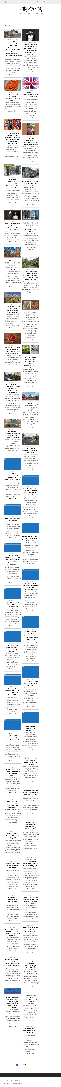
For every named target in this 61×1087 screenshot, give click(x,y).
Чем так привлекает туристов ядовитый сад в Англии (13, 184)
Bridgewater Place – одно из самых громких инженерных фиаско (30, 227)
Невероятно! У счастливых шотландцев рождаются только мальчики (12, 805)
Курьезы (14, 39)
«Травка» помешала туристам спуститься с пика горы (13, 737)
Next (24, 1065)
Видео (9, 39)
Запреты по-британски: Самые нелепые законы (30, 95)
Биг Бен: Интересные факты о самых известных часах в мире (13, 265)
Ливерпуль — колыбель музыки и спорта (30, 1031)
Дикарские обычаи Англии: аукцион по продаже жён (30, 899)
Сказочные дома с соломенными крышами (30, 684)
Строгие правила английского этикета (12, 866)
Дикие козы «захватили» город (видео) (30, 450)
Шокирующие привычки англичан (30, 728)
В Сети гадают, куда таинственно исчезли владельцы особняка (13, 388)
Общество (32, 42)
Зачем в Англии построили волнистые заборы (30, 315)
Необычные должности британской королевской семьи (30, 826)
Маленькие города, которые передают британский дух (30, 183)
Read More (12, 74)
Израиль (30, 788)
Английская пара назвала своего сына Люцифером (12, 349)
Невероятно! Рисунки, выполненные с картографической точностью (30, 636)
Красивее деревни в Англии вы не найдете (12, 836)
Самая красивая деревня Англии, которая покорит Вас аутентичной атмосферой (30, 276)
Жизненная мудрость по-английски (12, 899)
